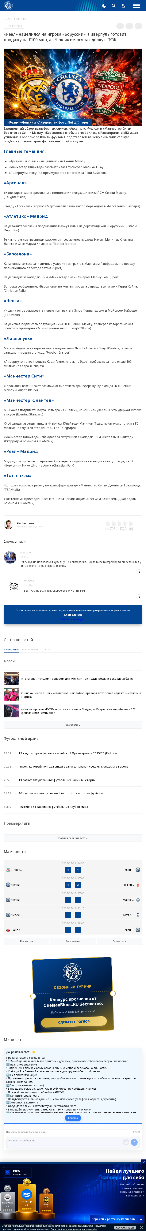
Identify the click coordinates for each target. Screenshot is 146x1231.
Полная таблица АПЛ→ (73, 838)
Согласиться (125, 1227)
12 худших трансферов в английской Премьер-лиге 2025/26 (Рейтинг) (68, 753)
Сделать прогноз (74, 1021)
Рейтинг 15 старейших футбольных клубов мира (53, 807)
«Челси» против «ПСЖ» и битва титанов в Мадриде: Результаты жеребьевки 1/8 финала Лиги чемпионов (78, 711)
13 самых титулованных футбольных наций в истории (57, 780)
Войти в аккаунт (73, 619)
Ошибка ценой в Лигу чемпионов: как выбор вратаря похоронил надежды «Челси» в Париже (81, 695)
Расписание (73, 941)
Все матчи (26, 941)
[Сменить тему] (104, 5)
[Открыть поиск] (113, 5)
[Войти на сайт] (123, 5)
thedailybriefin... (36, 526)
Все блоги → (73, 725)
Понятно (73, 1118)
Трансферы (14, 26)
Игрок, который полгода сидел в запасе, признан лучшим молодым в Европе (73, 766)
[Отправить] (134, 1142)
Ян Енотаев (25, 523)
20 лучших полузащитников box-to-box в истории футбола (61, 793)
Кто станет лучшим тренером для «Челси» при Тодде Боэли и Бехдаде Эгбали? (77, 678)
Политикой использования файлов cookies (74, 1229)
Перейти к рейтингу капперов (117, 1219)
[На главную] (8, 5)
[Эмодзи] (126, 1142)
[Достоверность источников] (131, 528)
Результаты (119, 941)
